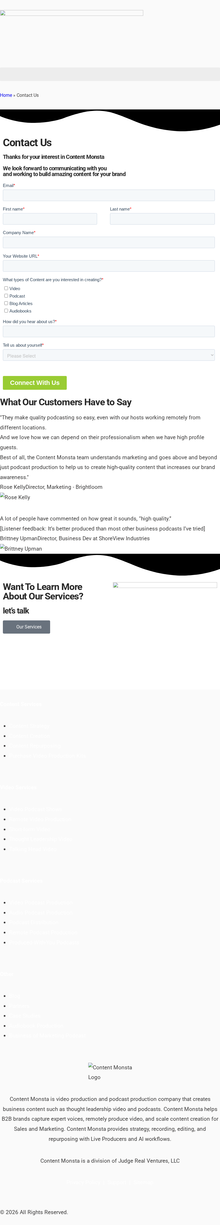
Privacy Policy (83, 1182)
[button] (110, 74)
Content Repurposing (35, 745)
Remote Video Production (40, 819)
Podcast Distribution (34, 922)
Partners (19, 1006)
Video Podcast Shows (35, 809)
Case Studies (25, 1015)
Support (116, 1182)
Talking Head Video (33, 849)
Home (6, 95)
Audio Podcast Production (41, 912)
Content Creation (29, 736)
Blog (14, 996)
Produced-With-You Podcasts (44, 942)
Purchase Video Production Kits (47, 756)
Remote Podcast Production (43, 932)
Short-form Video (29, 829)
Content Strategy (29, 726)
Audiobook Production (36, 1026)
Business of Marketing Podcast (47, 1035)
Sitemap (143, 1182)
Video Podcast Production (41, 902)
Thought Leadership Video (40, 839)
